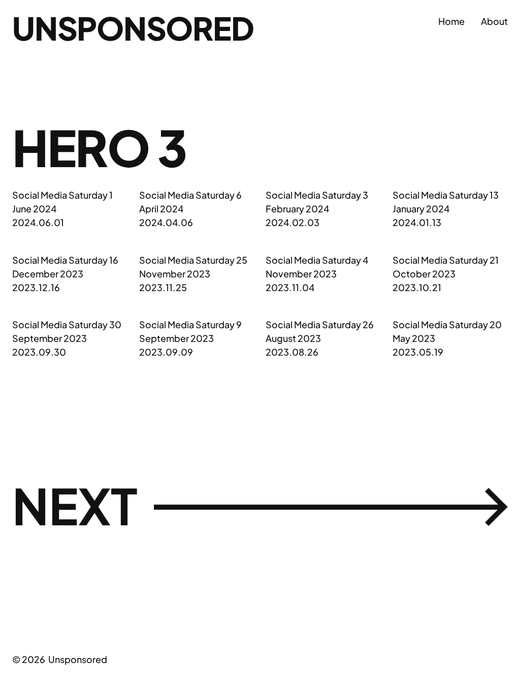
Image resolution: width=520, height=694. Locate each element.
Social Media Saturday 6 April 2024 (190, 201)
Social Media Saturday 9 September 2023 (190, 331)
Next (260, 506)
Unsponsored (132, 28)
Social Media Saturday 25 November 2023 (193, 266)
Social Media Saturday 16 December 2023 (65, 266)
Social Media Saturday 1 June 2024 (62, 201)
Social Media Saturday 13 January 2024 (446, 201)
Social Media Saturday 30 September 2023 (66, 331)
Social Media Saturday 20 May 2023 (447, 331)
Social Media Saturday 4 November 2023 (317, 266)
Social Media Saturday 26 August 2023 (320, 331)
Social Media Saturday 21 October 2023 (446, 266)
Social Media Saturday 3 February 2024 (317, 201)
